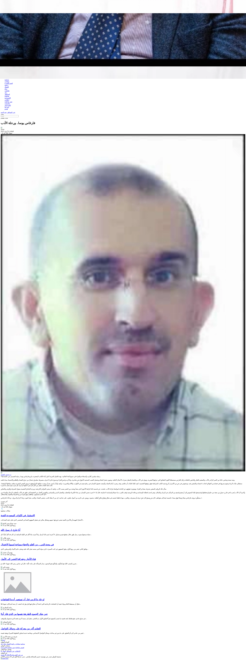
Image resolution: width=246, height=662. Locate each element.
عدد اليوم (4, 112)
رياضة (6, 85)
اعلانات (7, 100)
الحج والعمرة (9, 83)
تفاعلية (7, 96)
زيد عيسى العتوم (6, 474)
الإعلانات (17, 651)
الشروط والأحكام (12, 655)
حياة (6, 89)
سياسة (7, 80)
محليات (7, 81)
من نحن (20, 655)
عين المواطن (11, 112)
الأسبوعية (8, 98)
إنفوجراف (8, 105)
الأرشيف (3, 655)
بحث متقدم (4, 118)
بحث (2, 114)
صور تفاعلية (8, 102)
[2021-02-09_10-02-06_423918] (123, 303)
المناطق (7, 94)
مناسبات (7, 103)
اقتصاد (7, 87)
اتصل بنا (3, 651)
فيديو (6, 109)
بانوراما (7, 107)
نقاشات (7, 91)
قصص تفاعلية (19, 647)
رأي (6, 92)
